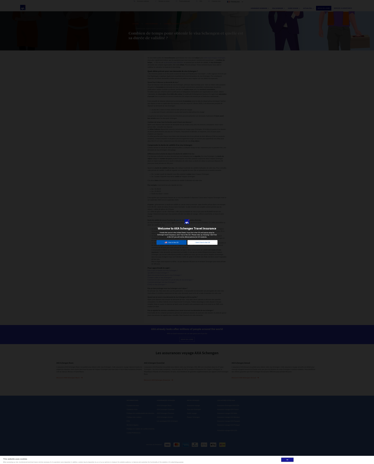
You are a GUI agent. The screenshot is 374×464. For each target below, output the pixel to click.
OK (287, 459)
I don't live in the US (202, 242)
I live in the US (173, 242)
